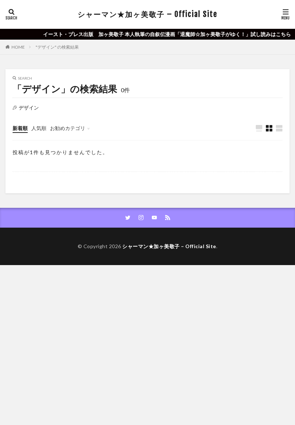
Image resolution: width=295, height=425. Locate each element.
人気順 (38, 128)
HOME (18, 47)
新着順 (20, 128)
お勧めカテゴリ (67, 128)
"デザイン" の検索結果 (57, 47)
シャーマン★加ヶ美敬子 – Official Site (147, 14)
